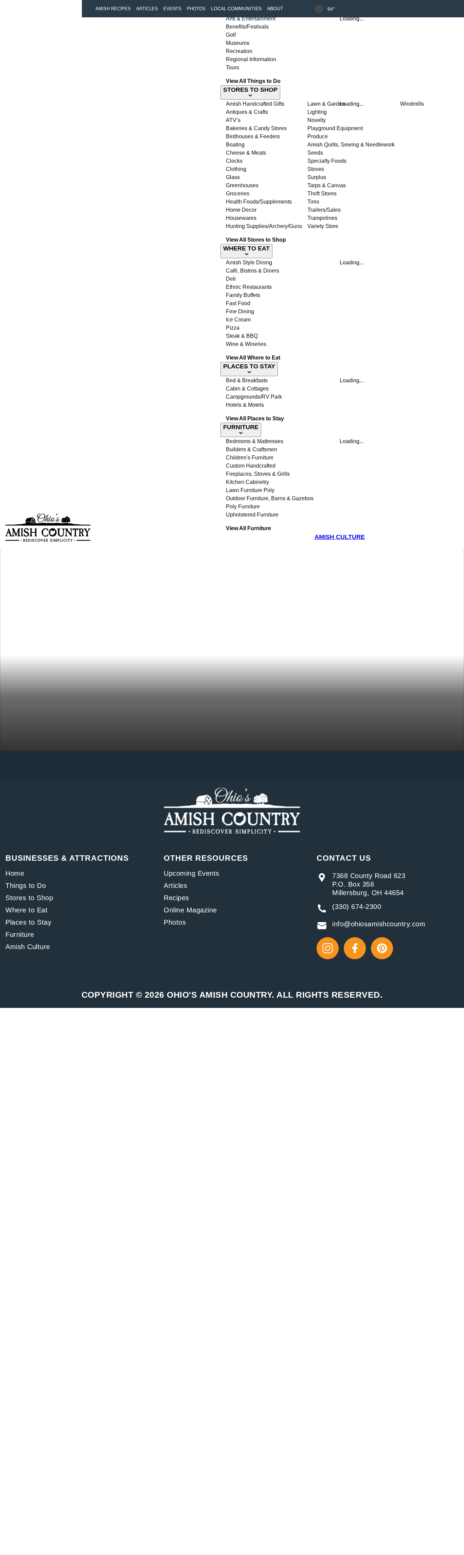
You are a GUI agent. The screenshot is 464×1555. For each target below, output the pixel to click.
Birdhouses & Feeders (253, 136)
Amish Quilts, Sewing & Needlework (351, 144)
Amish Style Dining (249, 262)
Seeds (315, 153)
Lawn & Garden (326, 104)
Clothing (236, 169)
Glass (233, 177)
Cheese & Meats (246, 153)
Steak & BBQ (242, 336)
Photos (196, 8)
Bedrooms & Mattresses (254, 441)
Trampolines (322, 218)
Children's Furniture (249, 457)
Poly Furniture (243, 506)
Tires (313, 202)
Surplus (316, 177)
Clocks (234, 161)
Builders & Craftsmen (251, 449)
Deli (231, 279)
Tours (232, 67)
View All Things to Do (253, 81)
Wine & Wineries (246, 344)
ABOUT (275, 8)
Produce (317, 136)
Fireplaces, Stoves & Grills (258, 474)
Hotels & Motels (245, 405)
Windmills (412, 104)
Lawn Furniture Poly (250, 490)
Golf (231, 35)
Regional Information (251, 59)
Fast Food (238, 303)
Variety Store (322, 226)
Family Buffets (243, 295)
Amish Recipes (113, 8)
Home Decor (241, 210)
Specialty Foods (326, 161)
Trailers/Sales (324, 210)
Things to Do (25, 885)
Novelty (316, 120)
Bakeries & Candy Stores (256, 128)
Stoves (315, 169)
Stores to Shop (29, 898)
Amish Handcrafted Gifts (255, 104)
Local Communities (236, 8)
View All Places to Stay (255, 418)
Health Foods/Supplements (259, 202)
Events (172, 8)
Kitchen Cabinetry (247, 482)
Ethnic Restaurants (249, 287)
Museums (237, 43)
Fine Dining (240, 311)
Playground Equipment (335, 128)
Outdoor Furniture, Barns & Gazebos (270, 498)
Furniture (19, 934)
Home (14, 873)
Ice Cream (238, 319)
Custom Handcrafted (250, 466)
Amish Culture (27, 946)
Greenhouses (242, 185)
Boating (235, 144)
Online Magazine (190, 910)
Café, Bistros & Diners (252, 271)
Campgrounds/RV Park (254, 397)
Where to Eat (26, 910)
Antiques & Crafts (247, 112)
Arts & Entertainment (250, 18)
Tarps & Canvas (326, 185)
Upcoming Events (191, 873)
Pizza (232, 328)
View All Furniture (248, 528)
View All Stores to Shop (256, 240)
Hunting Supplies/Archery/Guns (264, 226)
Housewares (241, 218)
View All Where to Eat (253, 358)
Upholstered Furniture (252, 515)
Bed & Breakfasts (247, 380)
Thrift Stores (322, 193)
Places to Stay (28, 922)
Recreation (239, 51)
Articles (147, 8)
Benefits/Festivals (247, 27)
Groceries (237, 193)
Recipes (176, 898)
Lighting (317, 112)
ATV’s (233, 120)
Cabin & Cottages (247, 388)
